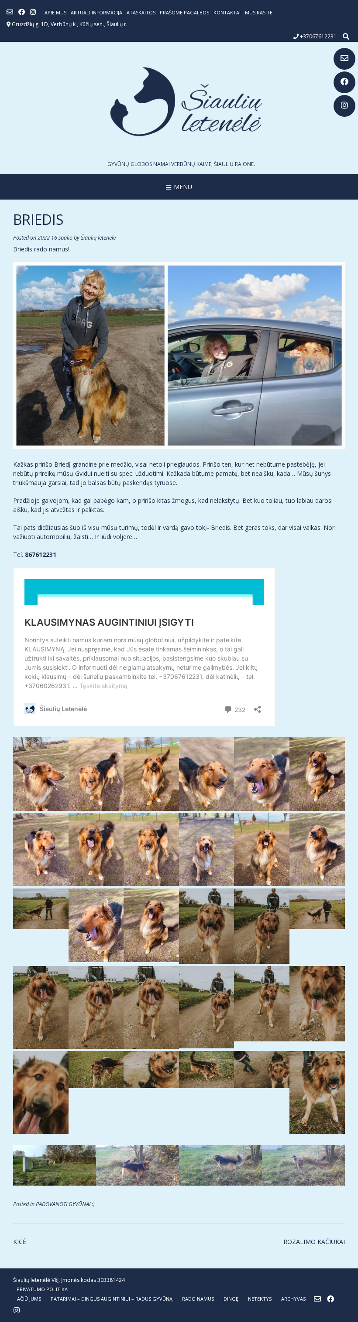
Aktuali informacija (96, 12)
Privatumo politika (42, 1289)
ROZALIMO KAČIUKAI (314, 1241)
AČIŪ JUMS (29, 1298)
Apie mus (55, 12)
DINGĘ (231, 1298)
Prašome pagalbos (184, 12)
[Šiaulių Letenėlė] (179, 101)
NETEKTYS (260, 1298)
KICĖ (19, 1241)
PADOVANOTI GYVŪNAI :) (65, 1204)
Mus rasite (258, 12)
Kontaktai (227, 12)
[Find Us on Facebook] (344, 82)
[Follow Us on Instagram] (344, 106)
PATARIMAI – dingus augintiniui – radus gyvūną (111, 1298)
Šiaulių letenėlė (98, 237)
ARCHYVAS (293, 1298)
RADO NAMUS (198, 1298)
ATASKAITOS (141, 12)
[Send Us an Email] (344, 59)
